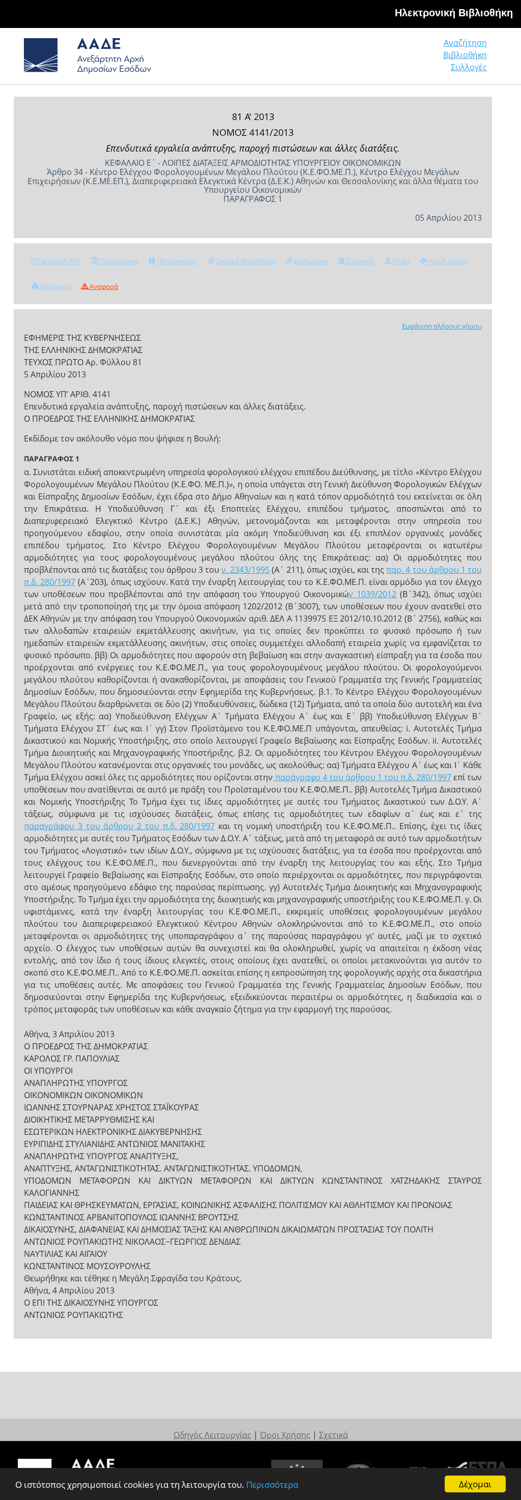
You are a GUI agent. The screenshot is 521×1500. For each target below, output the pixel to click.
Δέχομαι (475, 1484)
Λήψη (400, 261)
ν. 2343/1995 (245, 569)
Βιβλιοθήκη (465, 55)
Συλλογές (469, 67)
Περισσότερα (272, 1484)
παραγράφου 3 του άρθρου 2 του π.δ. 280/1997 (119, 826)
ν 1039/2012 (372, 594)
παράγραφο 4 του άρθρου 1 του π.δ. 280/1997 (362, 777)
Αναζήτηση (465, 42)
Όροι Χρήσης (285, 1434)
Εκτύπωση (54, 286)
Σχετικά (333, 1434)
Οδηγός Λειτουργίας (212, 1434)
